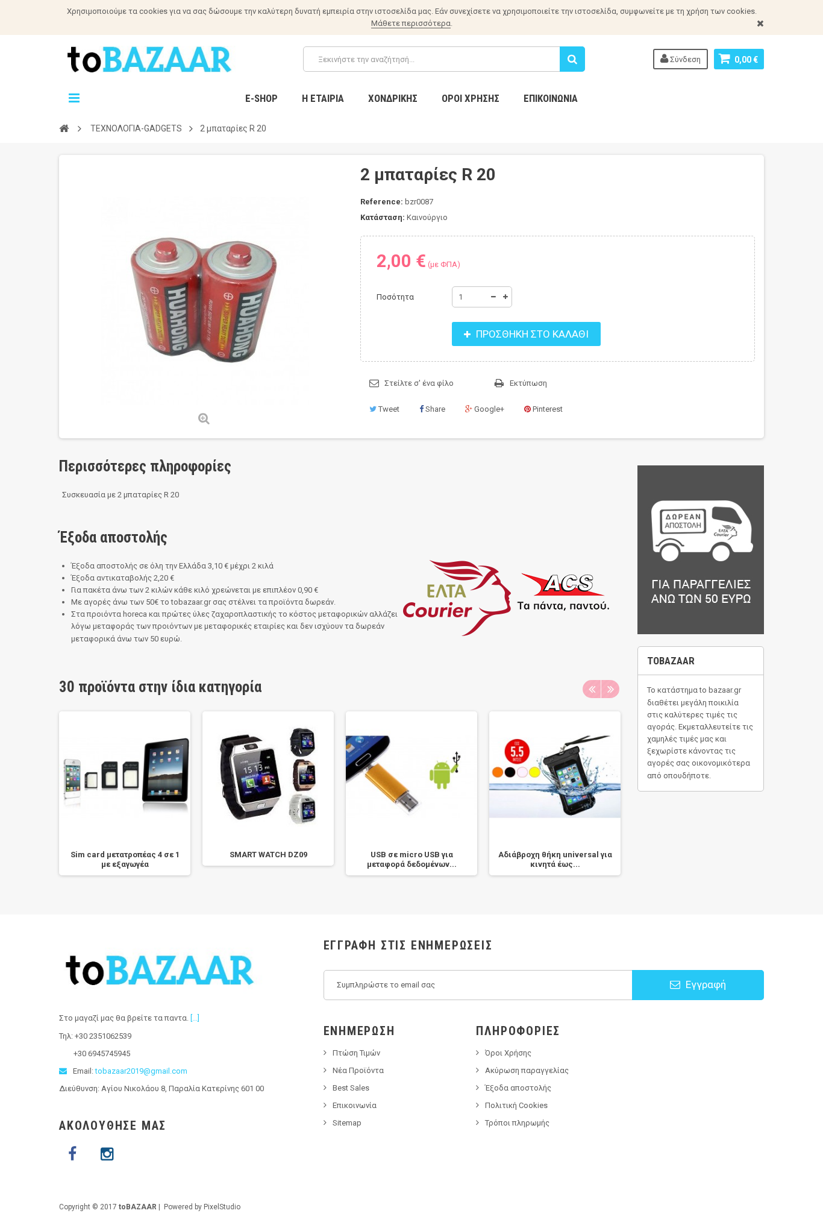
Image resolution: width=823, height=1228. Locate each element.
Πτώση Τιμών (356, 1052)
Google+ (488, 409)
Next (610, 689)
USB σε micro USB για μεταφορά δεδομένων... (412, 859)
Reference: (381, 201)
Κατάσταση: (382, 217)
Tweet (388, 409)
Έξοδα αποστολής (518, 1087)
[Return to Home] (64, 128)
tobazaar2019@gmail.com (141, 1070)
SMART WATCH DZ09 (268, 854)
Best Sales (351, 1087)
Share (434, 409)
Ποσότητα (395, 296)
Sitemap (347, 1122)
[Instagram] (106, 1154)
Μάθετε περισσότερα (411, 23)
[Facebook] (72, 1154)
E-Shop (261, 98)
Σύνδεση (684, 59)
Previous (592, 689)
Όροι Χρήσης (470, 98)
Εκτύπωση (528, 383)
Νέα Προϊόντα (358, 1070)
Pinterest (547, 409)
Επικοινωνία (551, 98)
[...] (194, 1017)
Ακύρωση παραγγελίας (527, 1070)
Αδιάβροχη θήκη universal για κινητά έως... (555, 859)
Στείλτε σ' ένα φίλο (419, 383)
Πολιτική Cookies (516, 1105)
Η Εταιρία (323, 98)
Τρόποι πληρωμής (517, 1122)
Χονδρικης (393, 98)
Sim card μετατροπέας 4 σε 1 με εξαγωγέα (125, 859)
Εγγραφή (704, 984)
